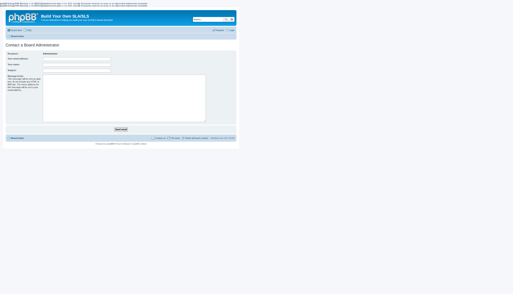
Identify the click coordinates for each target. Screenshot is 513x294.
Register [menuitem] (220, 30)
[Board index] (24, 17)
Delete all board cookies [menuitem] (196, 138)
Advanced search (231, 19)
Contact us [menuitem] (160, 138)
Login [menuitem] (231, 30)
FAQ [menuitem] (29, 30)
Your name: (14, 64)
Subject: (12, 70)
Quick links (16, 30)
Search (226, 19)
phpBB (110, 144)
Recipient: (13, 53)
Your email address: (18, 58)
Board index (17, 138)
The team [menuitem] (175, 138)
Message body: (16, 76)
